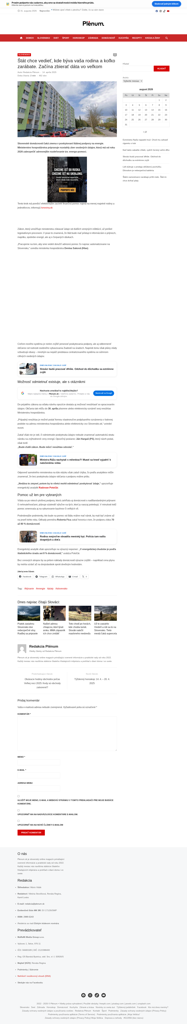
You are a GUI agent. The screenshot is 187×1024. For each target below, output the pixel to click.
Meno (21, 757)
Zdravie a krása (86, 1007)
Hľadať (126, 64)
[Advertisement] (71, 219)
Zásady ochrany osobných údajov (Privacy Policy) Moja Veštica (74, 1018)
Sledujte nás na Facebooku (30, 982)
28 (152, 119)
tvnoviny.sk (47, 207)
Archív (126, 77)
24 (126, 119)
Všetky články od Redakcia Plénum (45, 651)
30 (166, 119)
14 (152, 110)
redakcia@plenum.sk (34, 904)
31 (126, 124)
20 (146, 115)
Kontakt (96, 1011)
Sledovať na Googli (103, 393)
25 (132, 119)
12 (139, 110)
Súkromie (34, 969)
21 (152, 115)
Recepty (137, 38)
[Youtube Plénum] (168, 10)
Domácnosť (108, 38)
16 (166, 110)
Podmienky (23, 969)
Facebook (141, 1007)
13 (146, 110)
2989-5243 (29, 917)
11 (133, 110)
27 (146, 119)
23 (166, 115)
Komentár (24, 714)
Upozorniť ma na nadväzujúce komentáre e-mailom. (48, 814)
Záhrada (93, 38)
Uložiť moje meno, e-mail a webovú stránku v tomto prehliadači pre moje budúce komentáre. (65, 802)
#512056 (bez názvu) (133, 1018)
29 (159, 119)
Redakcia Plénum (31, 72)
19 (139, 115)
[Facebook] (156, 10)
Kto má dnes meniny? (158, 1007)
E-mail (22, 770)
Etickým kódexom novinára (46, 923)
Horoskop (79, 38)
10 (126, 110)
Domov (30, 38)
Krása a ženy (152, 38)
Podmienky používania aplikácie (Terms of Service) (71, 1014)
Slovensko (43, 38)
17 (126, 115)
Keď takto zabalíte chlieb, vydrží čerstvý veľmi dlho (146, 150)
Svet (56, 38)
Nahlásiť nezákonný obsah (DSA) (34, 976)
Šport (65, 38)
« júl (145, 132)
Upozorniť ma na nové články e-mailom (40, 825)
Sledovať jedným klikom (167, 3)
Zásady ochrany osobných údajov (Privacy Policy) (143, 1011)
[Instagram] (160, 10)
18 (132, 115)
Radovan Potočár (48, 487)
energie (41, 588)
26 (139, 119)
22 (159, 115)
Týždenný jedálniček (126, 1007)
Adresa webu (25, 783)
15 (159, 110)
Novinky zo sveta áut (105, 1007)
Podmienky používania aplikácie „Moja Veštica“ (118, 1014)
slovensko (62, 588)
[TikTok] (164, 10)
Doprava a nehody (113, 1018)
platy (51, 588)
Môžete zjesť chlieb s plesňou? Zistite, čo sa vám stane (78, 11)
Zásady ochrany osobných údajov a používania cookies (47, 1011)
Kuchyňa (124, 38)
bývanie (30, 588)
